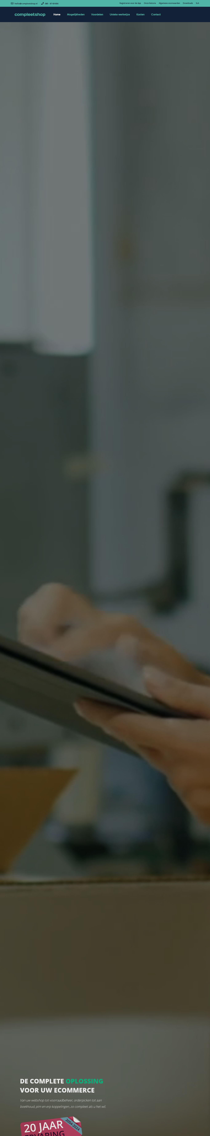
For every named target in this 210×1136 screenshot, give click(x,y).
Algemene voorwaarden (169, 3)
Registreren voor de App (130, 3)
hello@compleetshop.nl (26, 3)
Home (56, 14)
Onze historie (150, 3)
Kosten (141, 14)
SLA (197, 3)
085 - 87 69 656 (51, 3)
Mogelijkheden (76, 14)
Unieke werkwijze (120, 14)
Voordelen (97, 14)
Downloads (188, 3)
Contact (156, 14)
